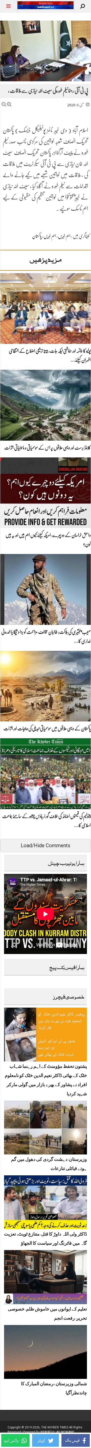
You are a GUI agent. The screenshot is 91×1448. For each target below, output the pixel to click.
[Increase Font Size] (9, 104)
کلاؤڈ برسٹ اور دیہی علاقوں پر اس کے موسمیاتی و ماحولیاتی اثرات (47, 448)
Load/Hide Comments (45, 845)
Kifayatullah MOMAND (57, 1432)
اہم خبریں (64, 236)
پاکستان (37, 236)
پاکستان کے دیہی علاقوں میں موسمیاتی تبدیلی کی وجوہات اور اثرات (47, 729)
